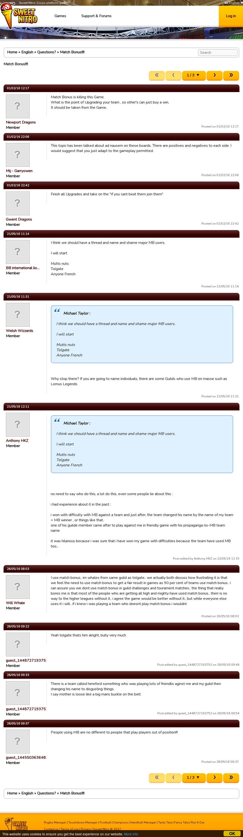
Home (12, 52)
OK (232, 833)
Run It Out (197, 822)
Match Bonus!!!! (72, 52)
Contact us (51, 829)
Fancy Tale (181, 822)
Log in (231, 16)
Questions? (46, 52)
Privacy (86, 829)
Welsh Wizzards (19, 330)
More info (131, 834)
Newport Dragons (21, 122)
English (233, 3)
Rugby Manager (55, 822)
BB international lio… (23, 268)
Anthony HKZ (17, 440)
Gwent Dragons (19, 219)
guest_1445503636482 (27, 757)
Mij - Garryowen (19, 170)
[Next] (214, 76)
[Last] (231, 76)
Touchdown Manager (83, 822)
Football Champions (114, 822)
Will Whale (15, 603)
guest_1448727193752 (27, 660)
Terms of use (70, 829)
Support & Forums (96, 16)
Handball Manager (143, 822)
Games (60, 16)
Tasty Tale (165, 822)
